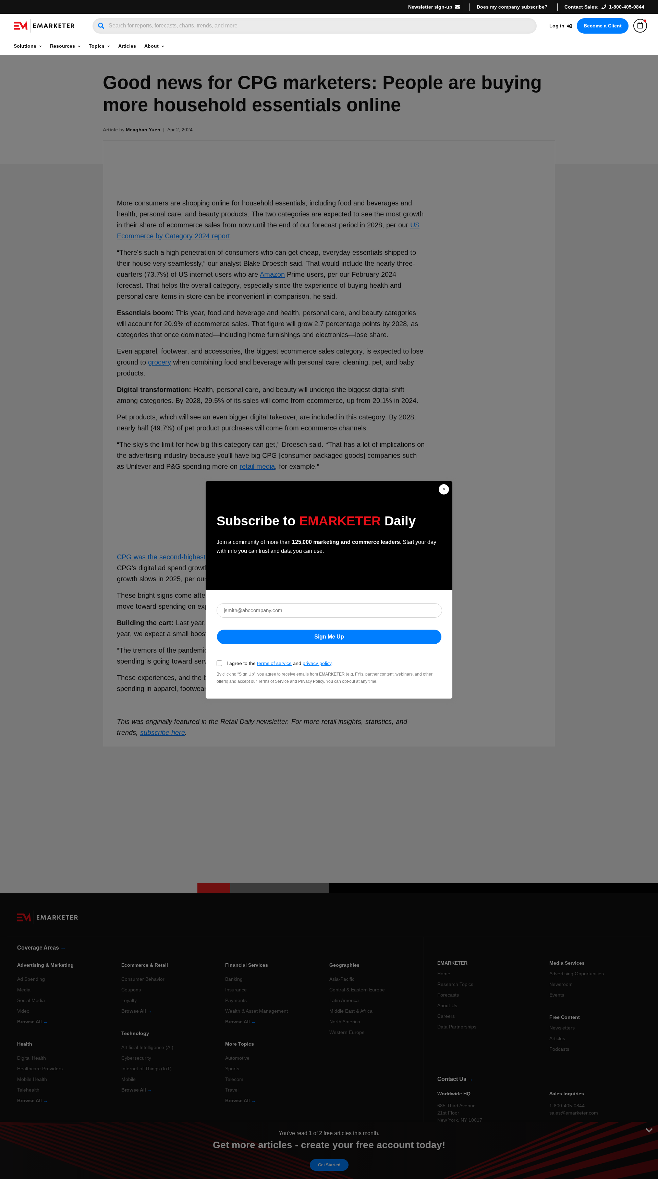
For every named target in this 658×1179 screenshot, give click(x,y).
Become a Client (603, 25)
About (151, 46)
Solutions (25, 46)
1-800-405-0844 (626, 7)
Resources (62, 46)
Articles (127, 46)
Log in (556, 25)
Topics (97, 46)
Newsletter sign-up (430, 7)
